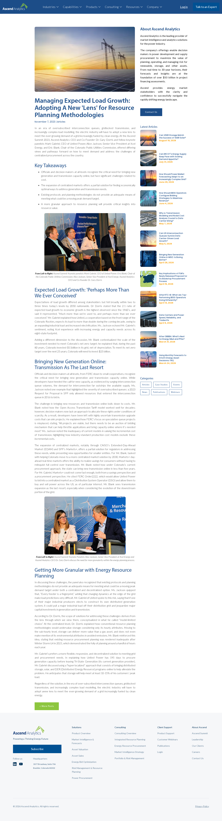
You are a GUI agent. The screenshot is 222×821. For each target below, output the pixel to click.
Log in (184, 7)
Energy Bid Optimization (84, 761)
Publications (159, 392)
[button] (51, 7)
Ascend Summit (200, 733)
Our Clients (198, 745)
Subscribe (37, 749)
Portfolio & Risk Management (129, 758)
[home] (15, 7)
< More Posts (46, 706)
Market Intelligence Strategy (129, 752)
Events (176, 385)
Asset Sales (78, 755)
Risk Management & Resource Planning (87, 770)
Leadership (197, 739)
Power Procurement (82, 778)
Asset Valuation (80, 749)
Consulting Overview (125, 733)
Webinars (175, 392)
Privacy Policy (202, 806)
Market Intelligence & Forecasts (83, 741)
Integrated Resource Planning (130, 739)
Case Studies (161, 385)
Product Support (165, 733)
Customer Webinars (167, 739)
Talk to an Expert (206, 7)
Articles (146, 385)
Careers (196, 752)
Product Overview (81, 733)
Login (160, 752)
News (144, 392)
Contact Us (151, 112)
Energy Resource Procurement (130, 745)
